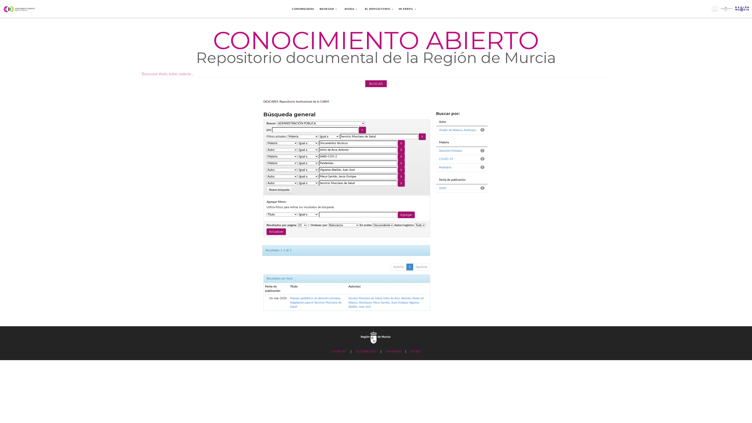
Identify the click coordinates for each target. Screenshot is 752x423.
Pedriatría (445, 167)
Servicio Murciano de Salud (365, 298)
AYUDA (415, 351)
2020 (442, 188)
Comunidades (303, 8)
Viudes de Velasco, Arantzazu (457, 130)
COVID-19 (446, 159)
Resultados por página (281, 225)
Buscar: (271, 123)
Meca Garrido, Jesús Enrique (390, 302)
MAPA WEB (393, 351)
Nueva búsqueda (279, 190)
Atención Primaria (450, 150)
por (269, 129)
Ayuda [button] (349, 8)
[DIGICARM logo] (62, 9)
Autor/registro (404, 225)
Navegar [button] (327, 8)
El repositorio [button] (378, 8)
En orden (366, 225)
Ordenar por (319, 225)
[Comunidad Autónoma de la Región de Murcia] (375, 337)
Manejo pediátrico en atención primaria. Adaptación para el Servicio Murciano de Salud (316, 302)
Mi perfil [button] (406, 8)
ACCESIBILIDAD (366, 351)
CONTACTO (338, 351)
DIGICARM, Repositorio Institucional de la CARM (296, 101)
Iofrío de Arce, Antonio (397, 298)
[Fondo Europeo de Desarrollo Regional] (658, 11)
